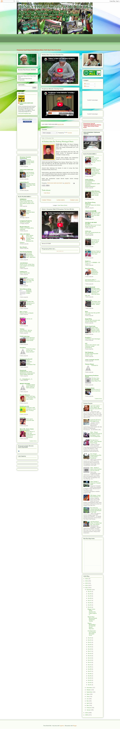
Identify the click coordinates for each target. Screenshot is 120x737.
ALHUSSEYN (94, 365)
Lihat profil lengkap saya (24, 113)
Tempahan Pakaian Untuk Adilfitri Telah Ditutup (30, 185)
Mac (88, 705)
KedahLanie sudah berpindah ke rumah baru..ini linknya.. (30, 409)
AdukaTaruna (23, 300)
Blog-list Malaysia (25, 395)
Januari (89, 710)
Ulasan (87, 86)
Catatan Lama (74, 200)
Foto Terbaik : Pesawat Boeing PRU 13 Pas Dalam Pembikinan (95, 456)
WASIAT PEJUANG (25, 383)
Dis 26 (90, 602)
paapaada (22, 417)
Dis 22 (90, 640)
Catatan (87, 83)
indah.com (88, 231)
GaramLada (23, 370)
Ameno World (23, 277)
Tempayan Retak (89, 388)
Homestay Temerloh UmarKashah (25, 157)
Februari (89, 707)
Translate (69, 132)
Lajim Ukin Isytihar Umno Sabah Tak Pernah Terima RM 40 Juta (96, 408)
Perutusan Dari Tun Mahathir (26, 313)
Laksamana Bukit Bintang (92, 191)
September (90, 692)
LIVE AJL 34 (29, 319)
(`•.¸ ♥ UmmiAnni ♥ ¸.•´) (26, 379)
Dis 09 (90, 667)
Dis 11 (90, 664)
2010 (86, 712)
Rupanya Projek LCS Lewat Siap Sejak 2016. (30, 280)
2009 (86, 715)
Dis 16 (90, 653)
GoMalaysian (23, 271)
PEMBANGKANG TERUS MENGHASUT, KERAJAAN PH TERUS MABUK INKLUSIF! (27, 373)
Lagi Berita (88, 238)
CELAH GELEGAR (90, 287)
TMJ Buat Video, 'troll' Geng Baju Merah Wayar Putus (96, 380)
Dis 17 (90, 651)
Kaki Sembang (89, 352)
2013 (86, 583)
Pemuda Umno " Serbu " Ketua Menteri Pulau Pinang (96, 441)
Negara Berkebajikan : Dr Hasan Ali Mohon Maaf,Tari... (92, 626)
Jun (88, 698)
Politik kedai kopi (24, 336)
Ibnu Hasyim (23, 247)
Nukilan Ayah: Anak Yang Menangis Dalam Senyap (96, 194)
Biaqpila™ (23, 317)
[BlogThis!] (44, 185)
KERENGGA (23, 199)
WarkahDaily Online (90, 168)
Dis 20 (90, 644)
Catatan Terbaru (46, 200)
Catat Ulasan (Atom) (62, 205)
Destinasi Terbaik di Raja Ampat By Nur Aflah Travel (96, 252)
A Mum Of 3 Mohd (25, 234)
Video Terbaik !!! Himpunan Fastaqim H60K (95, 483)
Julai (88, 696)
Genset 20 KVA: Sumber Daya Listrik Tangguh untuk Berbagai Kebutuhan (27, 266)
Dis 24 (90, 607)
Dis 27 (90, 600)
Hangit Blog (88, 319)
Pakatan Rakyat (89, 364)
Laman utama (61, 200)
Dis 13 (90, 660)
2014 (86, 581)
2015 (86, 578)
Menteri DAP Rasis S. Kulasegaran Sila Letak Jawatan (31, 398)
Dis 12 (90, 662)
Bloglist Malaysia (24, 226)
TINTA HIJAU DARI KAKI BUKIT (26, 103)
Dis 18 (90, 649)
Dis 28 (90, 598)
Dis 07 (90, 671)
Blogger (74, 725)
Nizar (86, 311)
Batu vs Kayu (23, 311)
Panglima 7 (88, 337)
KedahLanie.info (24, 406)
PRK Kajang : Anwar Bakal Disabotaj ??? (95, 496)
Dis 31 (90, 591)
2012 (86, 585)
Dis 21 (90, 642)
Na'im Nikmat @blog (25, 289)
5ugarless (62, 725)
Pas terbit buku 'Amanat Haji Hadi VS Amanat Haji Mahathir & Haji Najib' (95, 510)
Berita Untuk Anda (90, 326)
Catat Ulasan (47, 193)
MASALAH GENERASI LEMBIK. (29, 292)
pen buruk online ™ (90, 279)
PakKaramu (23, 209)
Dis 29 (90, 596)
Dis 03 (90, 680)
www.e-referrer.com (60, 251)
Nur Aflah (87, 249)
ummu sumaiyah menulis (92, 359)
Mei (88, 701)
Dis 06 (90, 673)
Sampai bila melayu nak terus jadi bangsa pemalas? (30, 350)
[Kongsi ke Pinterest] (49, 185)
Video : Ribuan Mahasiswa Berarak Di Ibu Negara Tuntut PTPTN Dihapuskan (96, 434)
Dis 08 (90, 669)
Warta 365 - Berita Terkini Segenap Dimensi (27, 429)
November (89, 687)
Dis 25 (90, 605)
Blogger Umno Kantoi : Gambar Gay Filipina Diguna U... (92, 611)
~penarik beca (24, 263)
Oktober (89, 689)
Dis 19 (90, 646)
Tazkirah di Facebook (25, 222)
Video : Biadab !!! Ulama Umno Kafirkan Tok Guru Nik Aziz (96, 469)
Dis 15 (90, 655)
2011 (86, 587)
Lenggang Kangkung (26, 220)
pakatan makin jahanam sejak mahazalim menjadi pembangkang (92, 346)
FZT (86, 343)
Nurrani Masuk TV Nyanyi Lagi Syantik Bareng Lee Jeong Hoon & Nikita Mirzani (30, 434)
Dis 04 (90, 678)
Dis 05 (90, 675)
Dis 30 (90, 593)
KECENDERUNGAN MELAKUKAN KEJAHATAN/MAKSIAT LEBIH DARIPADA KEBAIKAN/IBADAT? (92, 183)
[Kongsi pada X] (45, 185)
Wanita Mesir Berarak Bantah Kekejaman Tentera (92, 619)
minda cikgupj (89, 179)
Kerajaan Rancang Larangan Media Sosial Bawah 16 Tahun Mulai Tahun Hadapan (95, 172)
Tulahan (22, 329)
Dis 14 (90, 658)
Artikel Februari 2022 (25, 273)
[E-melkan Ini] (42, 185)
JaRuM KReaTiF (24, 182)
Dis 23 (90, 638)
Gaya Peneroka (89, 268)
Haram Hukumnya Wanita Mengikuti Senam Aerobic (30, 339)
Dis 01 (90, 684)
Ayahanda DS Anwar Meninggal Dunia (95, 420)
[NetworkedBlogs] (27, 119)
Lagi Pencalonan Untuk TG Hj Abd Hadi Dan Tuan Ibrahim (96, 523)
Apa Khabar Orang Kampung (90, 203)
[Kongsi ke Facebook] (47, 185)
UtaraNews (23, 347)
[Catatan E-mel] (74, 183)
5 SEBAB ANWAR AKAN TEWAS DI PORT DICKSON (30, 386)
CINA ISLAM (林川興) (90, 211)
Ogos (88, 694)
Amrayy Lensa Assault (26, 359)
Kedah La (87, 261)
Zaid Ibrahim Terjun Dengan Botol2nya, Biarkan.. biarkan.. (95, 303)
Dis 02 (90, 682)
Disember (89, 589)
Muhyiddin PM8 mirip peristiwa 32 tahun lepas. (30, 303)
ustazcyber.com (89, 156)
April (88, 703)
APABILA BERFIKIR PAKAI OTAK (30, 212)
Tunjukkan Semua (33, 440)
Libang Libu (88, 300)
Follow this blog (27, 121)
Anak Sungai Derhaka (26, 251)
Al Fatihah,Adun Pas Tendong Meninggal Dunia (92, 633)
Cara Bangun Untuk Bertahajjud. (92, 338)
